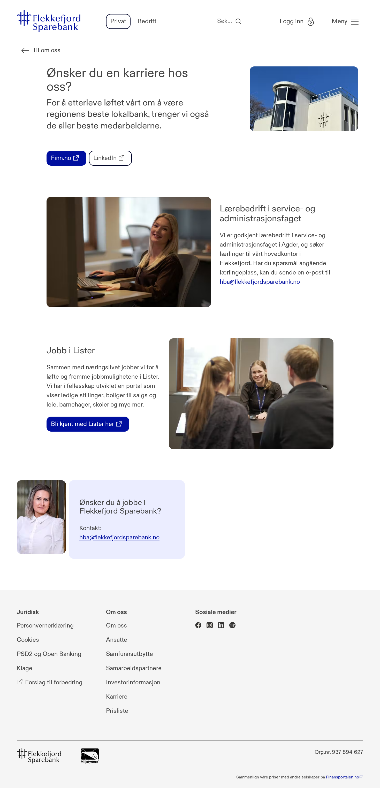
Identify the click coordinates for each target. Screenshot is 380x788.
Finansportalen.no (342, 777)
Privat (118, 21)
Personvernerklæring (45, 626)
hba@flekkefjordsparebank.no (260, 282)
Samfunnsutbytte (129, 654)
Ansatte (116, 640)
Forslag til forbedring (53, 682)
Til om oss (46, 50)
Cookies (28, 640)
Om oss (116, 626)
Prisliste (117, 711)
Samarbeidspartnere (134, 668)
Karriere (116, 697)
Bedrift (147, 21)
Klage (24, 668)
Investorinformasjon (133, 682)
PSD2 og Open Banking (49, 654)
